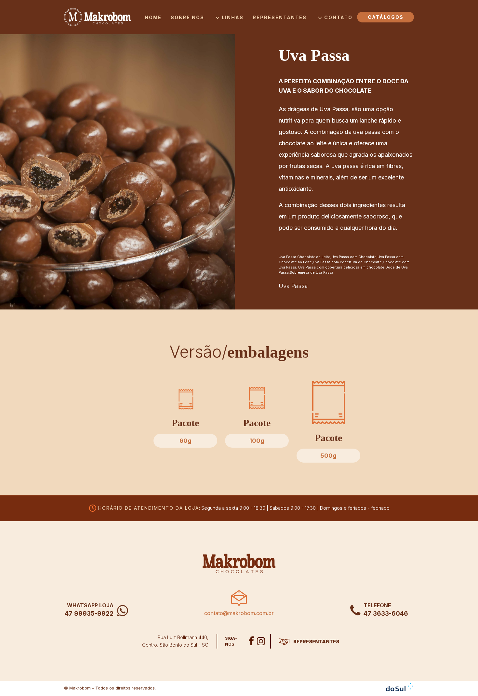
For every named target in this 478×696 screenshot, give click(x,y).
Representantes (280, 17)
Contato (338, 17)
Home (153, 17)
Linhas (233, 17)
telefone (377, 605)
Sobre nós (187, 17)
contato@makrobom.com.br (239, 613)
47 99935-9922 (89, 613)
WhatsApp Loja (90, 605)
